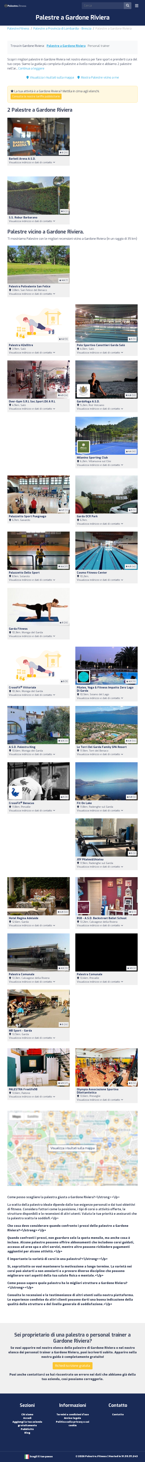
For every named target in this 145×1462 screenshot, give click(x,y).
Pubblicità (27, 1429)
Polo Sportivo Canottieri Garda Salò (101, 345)
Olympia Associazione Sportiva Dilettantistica (97, 1091)
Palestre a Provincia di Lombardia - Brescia (62, 29)
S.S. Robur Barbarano (23, 217)
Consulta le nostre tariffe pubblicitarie (36, 96)
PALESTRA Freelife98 (23, 1089)
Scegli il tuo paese (41, 1456)
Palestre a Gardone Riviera (66, 46)
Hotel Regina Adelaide (23, 918)
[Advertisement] (106, 145)
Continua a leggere (31, 68)
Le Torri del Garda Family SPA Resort (102, 747)
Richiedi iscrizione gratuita (72, 1366)
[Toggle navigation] (136, 5)
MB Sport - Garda (20, 1030)
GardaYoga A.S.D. (88, 401)
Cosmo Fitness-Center (92, 573)
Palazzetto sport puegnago (27, 516)
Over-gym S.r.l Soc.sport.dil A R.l (32, 401)
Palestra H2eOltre (21, 345)
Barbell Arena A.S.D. (22, 159)
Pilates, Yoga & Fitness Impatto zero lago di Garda (105, 689)
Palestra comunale (89, 974)
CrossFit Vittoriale (22, 687)
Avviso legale (72, 1418)
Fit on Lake (84, 803)
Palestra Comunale (21, 974)
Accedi (27, 1418)
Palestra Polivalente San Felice (29, 286)
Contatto (118, 1414)
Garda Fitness (18, 629)
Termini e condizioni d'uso (72, 1414)
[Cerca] (127, 5)
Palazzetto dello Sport (24, 573)
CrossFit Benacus (21, 803)
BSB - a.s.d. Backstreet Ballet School (101, 918)
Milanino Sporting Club (92, 457)
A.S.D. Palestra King (22, 747)
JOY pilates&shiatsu (90, 859)
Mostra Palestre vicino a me (99, 77)
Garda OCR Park (87, 516)
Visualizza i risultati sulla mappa (51, 77)
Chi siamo (27, 1414)
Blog (27, 1432)
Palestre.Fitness (18, 29)
